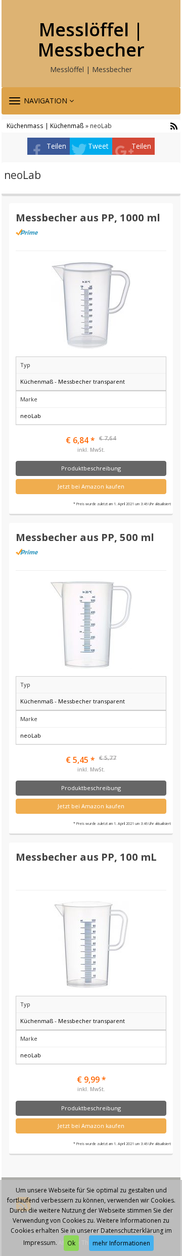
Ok (71, 1243)
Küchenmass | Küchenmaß (45, 126)
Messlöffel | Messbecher (91, 39)
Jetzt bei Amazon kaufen (91, 486)
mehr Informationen (121, 1243)
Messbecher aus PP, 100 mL (86, 857)
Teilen (56, 146)
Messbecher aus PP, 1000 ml (88, 217)
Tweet (98, 146)
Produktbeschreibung (91, 468)
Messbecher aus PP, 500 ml (85, 537)
